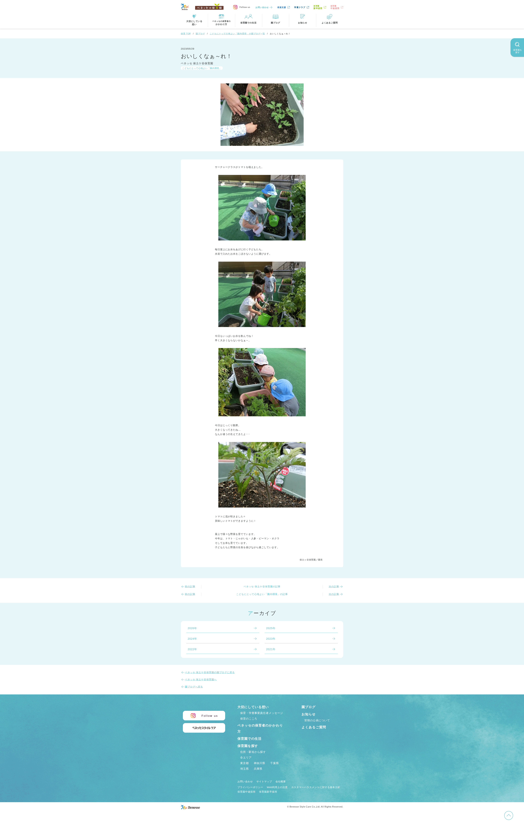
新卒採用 (317, 7)
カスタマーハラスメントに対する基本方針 (315, 787)
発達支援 (281, 7)
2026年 (192, 628)
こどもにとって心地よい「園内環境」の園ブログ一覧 (237, 33)
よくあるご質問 (314, 727)
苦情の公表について (317, 720)
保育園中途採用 (246, 791)
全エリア (246, 757)
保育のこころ (248, 718)
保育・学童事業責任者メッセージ (261, 712)
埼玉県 (244, 768)
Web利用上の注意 (277, 787)
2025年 (271, 628)
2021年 (271, 649)
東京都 (244, 763)
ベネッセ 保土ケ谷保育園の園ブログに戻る (210, 672)
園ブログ (200, 33)
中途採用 (335, 7)
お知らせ (309, 714)
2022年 (192, 649)
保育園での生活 (249, 738)
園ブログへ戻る (194, 686)
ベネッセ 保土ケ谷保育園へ (201, 679)
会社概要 (281, 781)
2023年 (271, 638)
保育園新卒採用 (268, 791)
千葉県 (274, 763)
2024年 (192, 638)
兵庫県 (258, 768)
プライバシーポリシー (250, 787)
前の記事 (190, 586)
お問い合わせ (262, 7)
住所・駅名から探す (253, 751)
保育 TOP (186, 33)
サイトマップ (264, 781)
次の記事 (334, 586)
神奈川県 (259, 763)
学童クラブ (299, 7)
